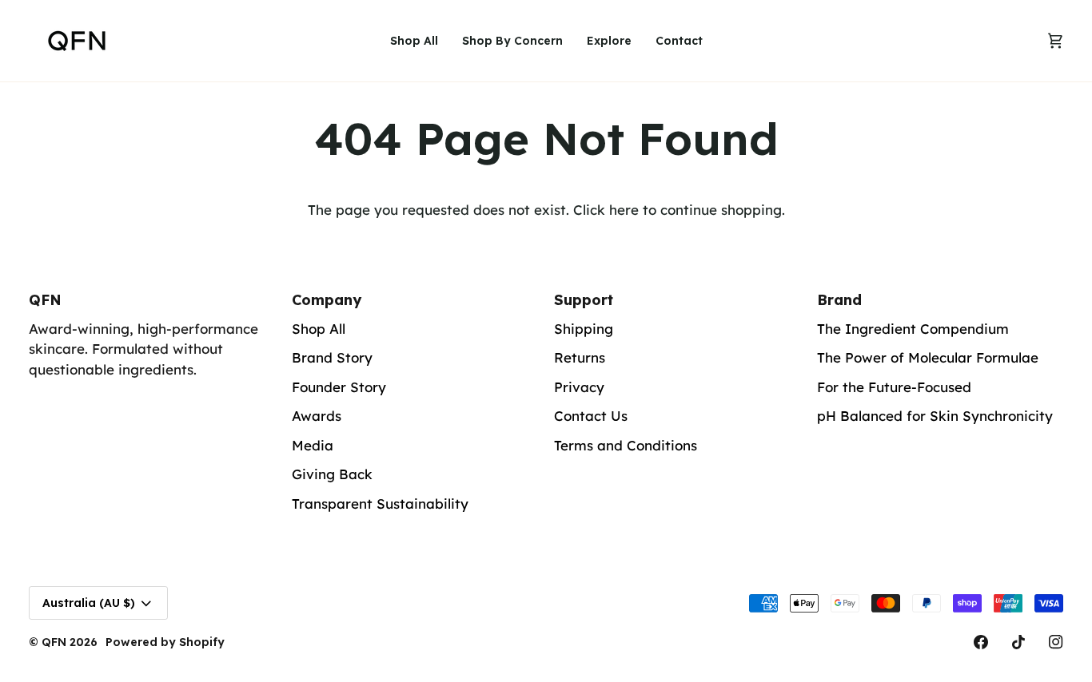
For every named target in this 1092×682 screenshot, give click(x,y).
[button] (512, 40)
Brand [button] (839, 300)
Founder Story (339, 387)
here (624, 209)
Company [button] (326, 300)
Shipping (583, 328)
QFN (54, 642)
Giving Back (332, 474)
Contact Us (591, 415)
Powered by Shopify (165, 642)
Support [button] (583, 300)
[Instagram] (1056, 642)
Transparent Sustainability (380, 503)
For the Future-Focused (894, 387)
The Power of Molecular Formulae (927, 357)
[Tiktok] (1018, 642)
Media (312, 445)
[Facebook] (981, 642)
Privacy (579, 387)
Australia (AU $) (88, 603)
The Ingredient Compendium (913, 328)
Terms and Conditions (625, 445)
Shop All (318, 328)
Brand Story (332, 357)
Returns (579, 357)
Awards (316, 415)
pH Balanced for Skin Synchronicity (935, 415)
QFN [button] (45, 300)
